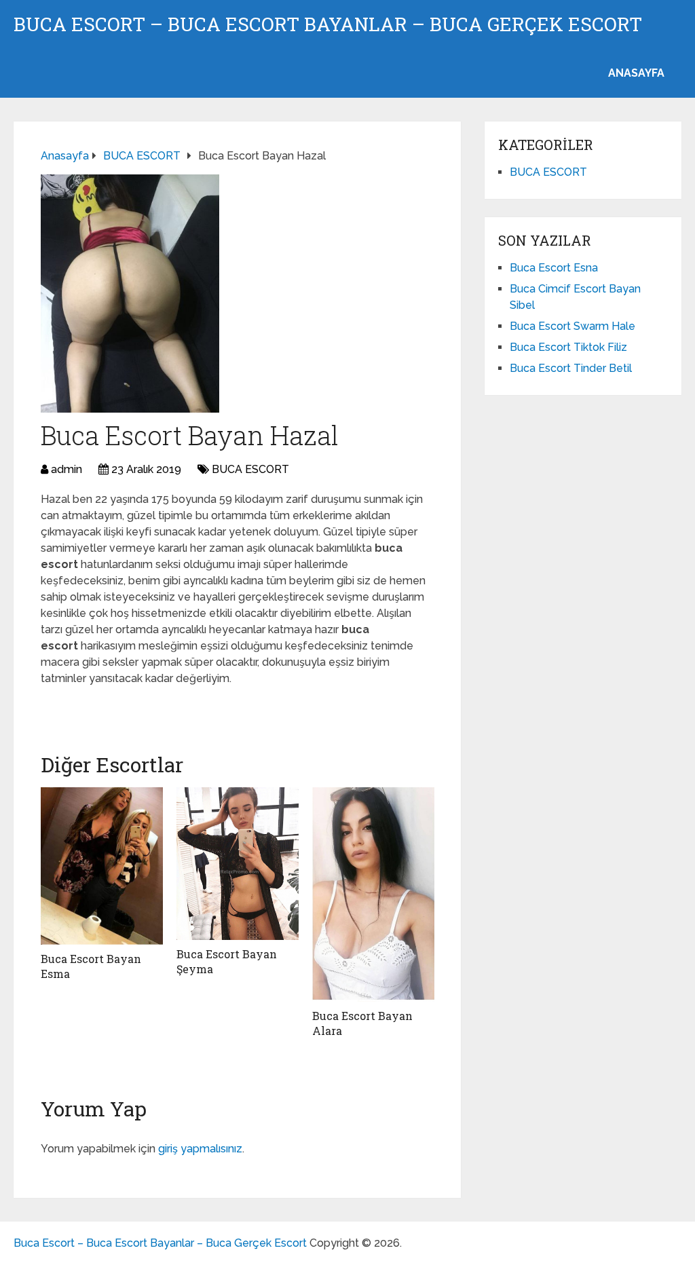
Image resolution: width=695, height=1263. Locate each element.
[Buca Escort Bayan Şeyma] (237, 863)
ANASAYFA (636, 73)
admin (66, 469)
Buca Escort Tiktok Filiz (568, 347)
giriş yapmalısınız (200, 1148)
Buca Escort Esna (554, 267)
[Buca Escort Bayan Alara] (373, 894)
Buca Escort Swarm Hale (572, 326)
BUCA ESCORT (250, 469)
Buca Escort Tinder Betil (571, 368)
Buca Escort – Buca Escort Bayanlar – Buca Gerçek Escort (328, 24)
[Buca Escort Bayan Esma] (102, 866)
